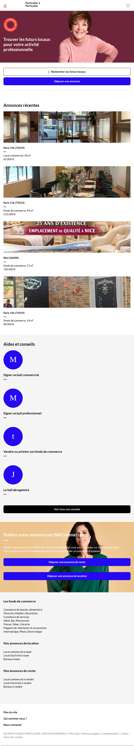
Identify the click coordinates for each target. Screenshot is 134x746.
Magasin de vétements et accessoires (25, 627)
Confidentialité (109, 733)
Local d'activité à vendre (17, 682)
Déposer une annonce (67, 81)
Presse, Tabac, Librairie (16, 624)
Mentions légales (90, 733)
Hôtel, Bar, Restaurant (16, 620)
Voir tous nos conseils (67, 509)
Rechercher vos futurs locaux (68, 71)
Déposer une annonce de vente (67, 562)
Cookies (123, 733)
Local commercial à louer (17, 651)
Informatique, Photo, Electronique (22, 631)
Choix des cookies (13, 737)
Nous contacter (12, 724)
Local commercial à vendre (18, 679)
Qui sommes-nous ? (15, 718)
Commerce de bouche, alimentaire (22, 609)
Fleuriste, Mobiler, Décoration (20, 613)
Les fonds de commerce (19, 601)
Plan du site (10, 712)
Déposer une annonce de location (67, 575)
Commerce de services (16, 616)
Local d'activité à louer (16, 655)
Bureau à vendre (12, 686)
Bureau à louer (11, 659)
